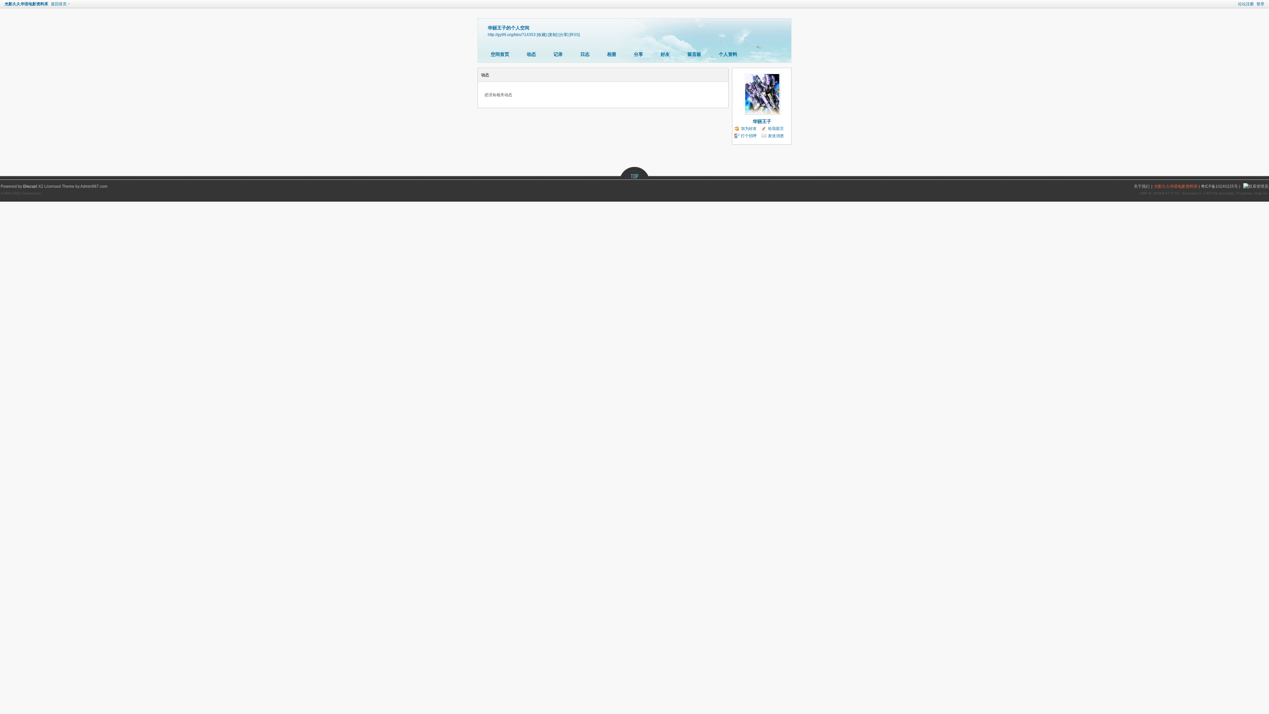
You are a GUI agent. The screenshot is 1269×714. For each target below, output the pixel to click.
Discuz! (30, 186)
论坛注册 (1246, 4)
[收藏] (542, 34)
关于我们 (1142, 186)
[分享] (563, 34)
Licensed (52, 186)
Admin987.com (93, 186)
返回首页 (59, 4)
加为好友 (749, 128)
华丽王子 (762, 121)
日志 (585, 54)
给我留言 (776, 128)
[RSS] (574, 34)
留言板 (694, 54)
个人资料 (728, 54)
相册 (611, 54)
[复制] (553, 34)
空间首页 (500, 54)
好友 (665, 54)
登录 (1260, 4)
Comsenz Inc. (31, 193)
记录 (558, 54)
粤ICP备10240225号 (1219, 186)
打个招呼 (749, 136)
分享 (638, 54)
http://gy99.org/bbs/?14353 (512, 34)
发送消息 (776, 136)
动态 (531, 54)
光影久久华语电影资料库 (26, 4)
